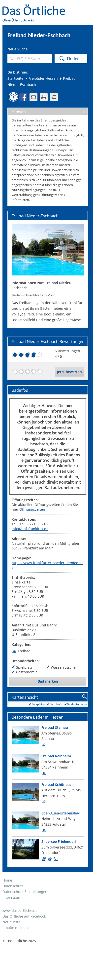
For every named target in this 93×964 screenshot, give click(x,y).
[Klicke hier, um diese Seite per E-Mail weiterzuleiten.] (33, 97)
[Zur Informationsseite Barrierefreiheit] (13, 97)
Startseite (15, 78)
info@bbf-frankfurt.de (30, 528)
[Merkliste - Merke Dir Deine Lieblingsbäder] (54, 97)
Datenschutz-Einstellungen (24, 891)
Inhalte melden (15, 927)
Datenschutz (12, 886)
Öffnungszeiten (32, 509)
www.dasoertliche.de (19, 910)
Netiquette (11, 922)
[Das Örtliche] (35, 7)
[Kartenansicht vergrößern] (84, 696)
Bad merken (48, 681)
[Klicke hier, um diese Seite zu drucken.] (44, 97)
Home (7, 880)
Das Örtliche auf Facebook (24, 916)
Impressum (11, 897)
